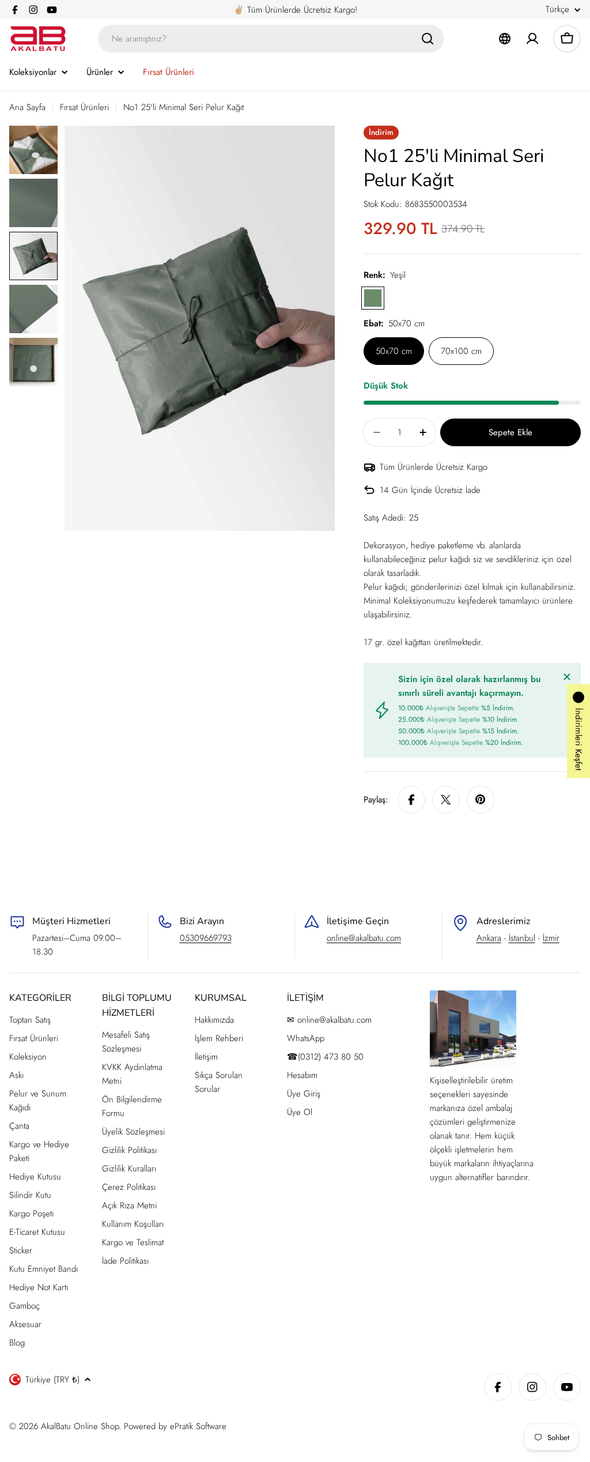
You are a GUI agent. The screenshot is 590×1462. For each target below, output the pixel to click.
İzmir (551, 938)
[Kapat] (567, 677)
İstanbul (522, 938)
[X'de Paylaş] (446, 799)
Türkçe (557, 9)
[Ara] (427, 39)
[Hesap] (532, 39)
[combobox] (271, 38)
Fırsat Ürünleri (84, 107)
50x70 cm (394, 351)
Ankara (488, 938)
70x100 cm (461, 351)
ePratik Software (198, 1426)
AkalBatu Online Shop (80, 1426)
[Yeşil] (373, 298)
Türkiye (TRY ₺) (52, 1379)
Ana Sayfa (27, 107)
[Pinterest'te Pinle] (480, 799)
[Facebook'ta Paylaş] (411, 799)
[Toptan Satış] (505, 39)
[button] (578, 731)
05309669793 (206, 938)
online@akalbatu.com (364, 938)
